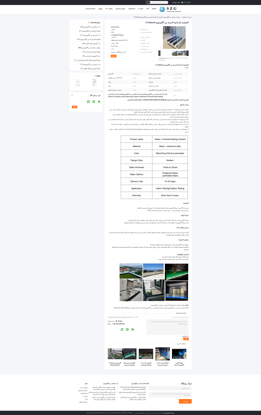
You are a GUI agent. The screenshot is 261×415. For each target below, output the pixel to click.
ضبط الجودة (131, 8)
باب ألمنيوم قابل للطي (92, 43)
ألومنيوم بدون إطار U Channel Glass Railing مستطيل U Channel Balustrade (115, 364)
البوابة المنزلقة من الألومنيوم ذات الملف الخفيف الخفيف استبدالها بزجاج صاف (103, 398)
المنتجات (184, 17)
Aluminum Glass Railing (121, 308)
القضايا (154, 8)
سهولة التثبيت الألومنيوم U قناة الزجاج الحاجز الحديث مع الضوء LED (179, 364)
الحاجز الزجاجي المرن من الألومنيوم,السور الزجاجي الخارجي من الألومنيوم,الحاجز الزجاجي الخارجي (159, 308)
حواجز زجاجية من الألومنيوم (172, 17)
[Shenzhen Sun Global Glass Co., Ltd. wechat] (89, 102)
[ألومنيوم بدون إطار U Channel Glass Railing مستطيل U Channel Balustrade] (115, 354)
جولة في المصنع (120, 8)
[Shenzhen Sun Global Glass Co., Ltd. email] (100, 102)
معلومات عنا (109, 8)
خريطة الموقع (84, 402)
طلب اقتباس (176, 2)
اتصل (113, 56)
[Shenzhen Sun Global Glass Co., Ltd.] (170, 9)
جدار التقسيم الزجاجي (93, 56)
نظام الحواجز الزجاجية (92, 52)
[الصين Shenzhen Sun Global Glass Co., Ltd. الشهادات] (77, 83)
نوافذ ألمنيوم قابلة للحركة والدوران (88, 60)
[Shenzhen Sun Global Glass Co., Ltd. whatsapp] (95, 102)
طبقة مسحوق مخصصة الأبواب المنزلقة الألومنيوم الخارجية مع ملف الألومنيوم (103, 388)
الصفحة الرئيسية (90, 8)
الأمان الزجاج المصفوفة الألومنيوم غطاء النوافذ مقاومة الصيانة (132, 393)
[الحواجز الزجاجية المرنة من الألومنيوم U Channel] (174, 38)
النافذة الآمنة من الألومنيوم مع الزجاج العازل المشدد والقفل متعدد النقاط (133, 398)
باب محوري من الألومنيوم (91, 64)
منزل (189, 17)
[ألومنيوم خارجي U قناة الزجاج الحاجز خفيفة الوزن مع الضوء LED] (146, 354)
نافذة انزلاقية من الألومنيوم (91, 31)
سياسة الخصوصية (169, 413)
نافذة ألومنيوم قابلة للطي (91, 69)
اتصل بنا (140, 8)
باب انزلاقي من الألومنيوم (91, 27)
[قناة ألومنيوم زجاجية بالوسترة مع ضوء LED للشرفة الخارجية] (162, 354)
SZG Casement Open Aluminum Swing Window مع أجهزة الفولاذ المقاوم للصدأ (133, 388)
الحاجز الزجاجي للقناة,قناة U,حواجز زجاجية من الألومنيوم (167, 305)
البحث (147, 2)
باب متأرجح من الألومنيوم (91, 35)
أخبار (147, 8)
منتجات (100, 8)
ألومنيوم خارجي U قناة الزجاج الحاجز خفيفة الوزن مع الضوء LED (146, 364)
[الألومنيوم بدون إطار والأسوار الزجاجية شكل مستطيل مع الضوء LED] (129, 354)
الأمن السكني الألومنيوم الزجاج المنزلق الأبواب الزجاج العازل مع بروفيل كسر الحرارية (101, 393)
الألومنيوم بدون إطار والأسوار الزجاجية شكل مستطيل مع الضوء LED (129, 364)
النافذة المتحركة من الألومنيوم (90, 39)
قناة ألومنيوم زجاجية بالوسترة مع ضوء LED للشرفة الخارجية (163, 364)
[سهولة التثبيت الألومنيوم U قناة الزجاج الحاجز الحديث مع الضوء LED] (179, 354)
